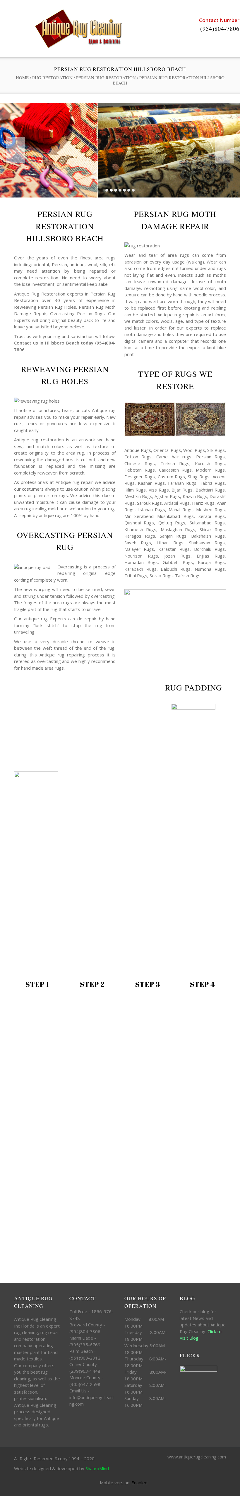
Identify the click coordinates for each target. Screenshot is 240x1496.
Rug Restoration (52, 77)
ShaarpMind (97, 1468)
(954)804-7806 (219, 29)
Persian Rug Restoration (106, 77)
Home (22, 77)
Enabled (139, 1482)
